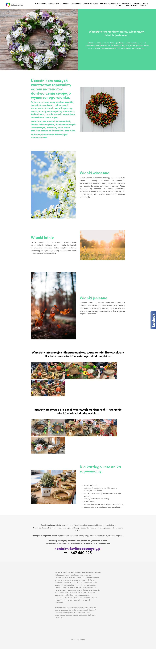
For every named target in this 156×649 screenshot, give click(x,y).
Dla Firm (125, 3)
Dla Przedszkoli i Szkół (109, 3)
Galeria (119, 6)
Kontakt (143, 6)
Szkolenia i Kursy (139, 3)
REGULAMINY (131, 6)
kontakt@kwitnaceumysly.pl (78, 549)
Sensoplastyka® (90, 3)
